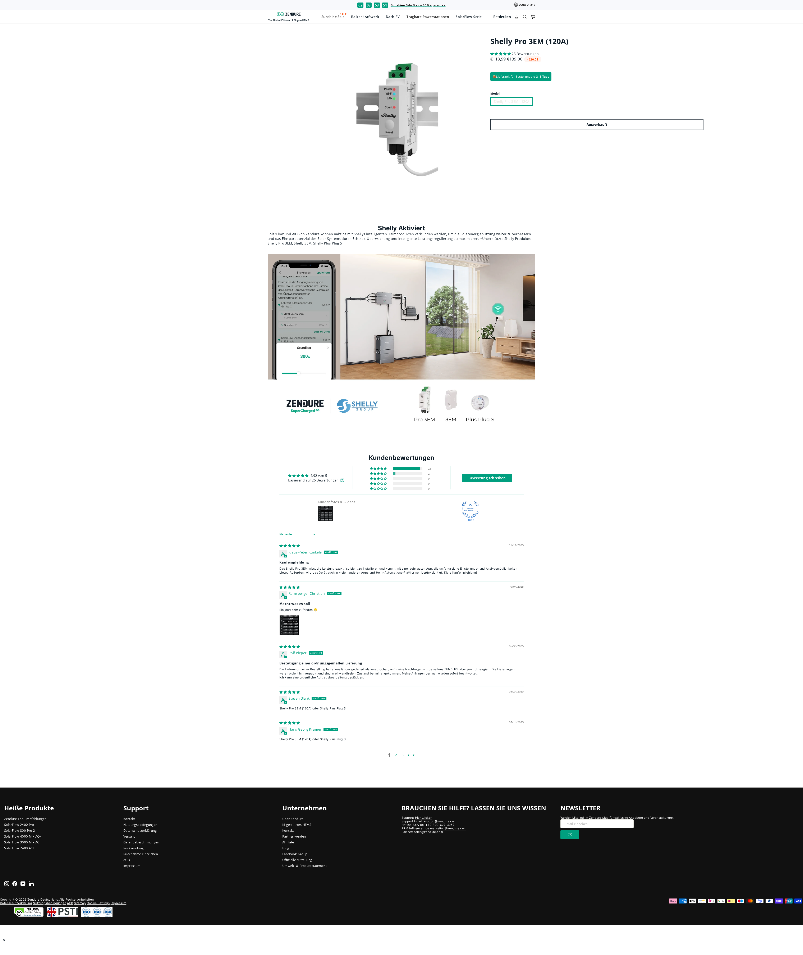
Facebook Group (294, 854)
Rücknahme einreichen (140, 854)
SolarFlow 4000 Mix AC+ (22, 836)
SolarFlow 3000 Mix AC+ (22, 842)
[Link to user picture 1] (289, 625)
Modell (495, 93)
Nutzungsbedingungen (140, 824)
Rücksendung (133, 848)
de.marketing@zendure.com (446, 828)
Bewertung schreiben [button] (487, 478)
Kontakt (129, 819)
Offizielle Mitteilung (297, 860)
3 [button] (403, 755)
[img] (289, 545)
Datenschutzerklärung (140, 830)
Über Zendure (292, 819)
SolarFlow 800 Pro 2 (19, 830)
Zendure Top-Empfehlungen (25, 819)
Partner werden (294, 836)
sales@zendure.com (428, 832)
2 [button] (396, 755)
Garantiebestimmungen (141, 842)
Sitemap (80, 903)
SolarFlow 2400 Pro (19, 824)
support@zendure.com (439, 821)
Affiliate (288, 842)
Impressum (132, 866)
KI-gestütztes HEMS (296, 824)
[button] (501, 53)
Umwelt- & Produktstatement (304, 866)
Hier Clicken (423, 817)
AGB (126, 860)
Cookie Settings (98, 903)
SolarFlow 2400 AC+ (19, 848)
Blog (285, 848)
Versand (129, 836)
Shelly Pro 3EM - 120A (511, 101)
